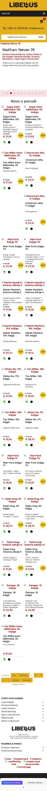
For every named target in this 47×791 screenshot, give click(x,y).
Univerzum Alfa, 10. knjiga (34, 161)
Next (43, 93)
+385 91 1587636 (17, 28)
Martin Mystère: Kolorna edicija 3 (12, 291)
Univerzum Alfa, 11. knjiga (34, 204)
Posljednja (27, 680)
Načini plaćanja (8, 711)
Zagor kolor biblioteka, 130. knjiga (11, 119)
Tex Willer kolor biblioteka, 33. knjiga (11, 165)
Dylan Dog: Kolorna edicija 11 (12, 550)
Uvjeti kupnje (7, 702)
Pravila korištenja (9, 705)
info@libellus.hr (36, 28)
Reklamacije (7, 718)
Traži (40, 37)
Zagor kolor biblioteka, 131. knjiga (33, 119)
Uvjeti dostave (8, 708)
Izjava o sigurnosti (10, 721)
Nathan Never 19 (18, 49)
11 (40, 93)
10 (36, 93)
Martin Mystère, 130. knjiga (34, 334)
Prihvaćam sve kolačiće (12, 783)
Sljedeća (15, 680)
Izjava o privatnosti (10, 714)
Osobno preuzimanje (11, 751)
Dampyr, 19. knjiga (31, 593)
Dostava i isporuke (10, 747)
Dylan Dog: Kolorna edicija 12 (33, 552)
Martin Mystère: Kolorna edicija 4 (34, 291)
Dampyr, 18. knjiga (9, 593)
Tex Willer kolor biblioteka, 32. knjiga (11, 639)
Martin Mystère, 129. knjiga (12, 334)
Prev (3, 93)
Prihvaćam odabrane (35, 783)
